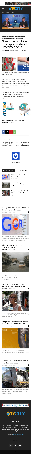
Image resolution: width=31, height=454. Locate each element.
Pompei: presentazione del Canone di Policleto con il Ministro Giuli (15, 323)
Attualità (12, 12)
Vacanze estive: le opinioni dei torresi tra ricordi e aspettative (19, 193)
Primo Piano (22, 36)
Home (3, 12)
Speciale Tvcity (12, 38)
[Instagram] (11, 445)
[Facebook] (3, 132)
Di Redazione (6, 50)
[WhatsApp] (14, 132)
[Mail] (15, 445)
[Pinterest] (11, 132)
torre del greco (5, 122)
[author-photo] (16, 160)
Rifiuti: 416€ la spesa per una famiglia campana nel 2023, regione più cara (22, 143)
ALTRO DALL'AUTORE (21, 170)
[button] (2, 8)
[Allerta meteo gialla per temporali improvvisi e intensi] (6, 185)
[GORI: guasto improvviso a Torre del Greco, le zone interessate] (6, 177)
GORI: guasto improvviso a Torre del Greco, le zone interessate (19, 177)
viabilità (12, 122)
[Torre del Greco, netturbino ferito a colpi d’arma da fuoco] (15, 377)
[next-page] (5, 199)
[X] (7, 132)
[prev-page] (3, 199)
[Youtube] (20, 445)
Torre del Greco (19, 38)
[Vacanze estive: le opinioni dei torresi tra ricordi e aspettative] (6, 193)
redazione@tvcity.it (18, 434)
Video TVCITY (4, 38)
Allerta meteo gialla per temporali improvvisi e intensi (14, 246)
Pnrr (16, 120)
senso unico (21, 120)
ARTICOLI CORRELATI (8, 170)
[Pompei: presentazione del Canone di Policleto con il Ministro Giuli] (15, 338)
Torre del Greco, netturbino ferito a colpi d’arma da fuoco (15, 362)
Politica (16, 36)
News (7, 12)
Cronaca (12, 36)
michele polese (9, 120)
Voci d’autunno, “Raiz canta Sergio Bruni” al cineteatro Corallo (7, 143)
